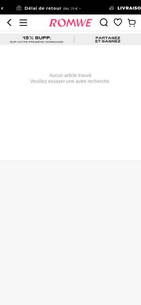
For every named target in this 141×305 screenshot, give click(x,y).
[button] (9, 22)
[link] (70, 7)
